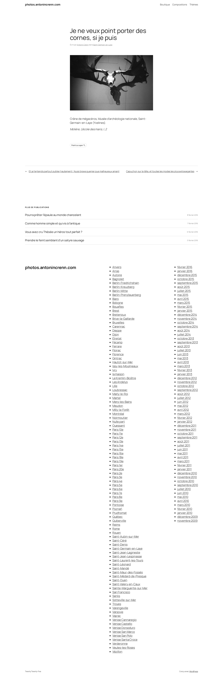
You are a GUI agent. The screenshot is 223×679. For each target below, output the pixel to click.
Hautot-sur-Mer (122, 362)
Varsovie (117, 612)
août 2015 (183, 287)
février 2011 (184, 465)
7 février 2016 (192, 223)
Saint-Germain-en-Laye (102, 44)
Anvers (116, 267)
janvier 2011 (184, 469)
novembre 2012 (187, 382)
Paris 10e (117, 430)
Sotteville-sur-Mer (124, 600)
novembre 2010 (187, 477)
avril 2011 (182, 457)
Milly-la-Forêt (120, 410)
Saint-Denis (120, 544)
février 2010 (184, 509)
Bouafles (118, 307)
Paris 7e (117, 493)
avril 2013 (183, 362)
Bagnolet (118, 279)
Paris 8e (117, 497)
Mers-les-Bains (122, 402)
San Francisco (121, 592)
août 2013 (183, 346)
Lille (114, 386)
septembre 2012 (187, 390)
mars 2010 (183, 505)
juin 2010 (182, 493)
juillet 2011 (183, 445)
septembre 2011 (187, 437)
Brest (115, 311)
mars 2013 (183, 366)
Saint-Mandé (120, 568)
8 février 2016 (192, 215)
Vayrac (116, 616)
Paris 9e (117, 501)
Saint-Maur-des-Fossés (127, 572)
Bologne (117, 303)
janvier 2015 (184, 311)
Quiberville (119, 521)
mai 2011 (182, 453)
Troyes (116, 604)
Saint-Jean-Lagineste (126, 552)
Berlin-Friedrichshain (125, 283)
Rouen (116, 533)
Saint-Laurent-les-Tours (127, 560)
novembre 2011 (186, 430)
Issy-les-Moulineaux (125, 366)
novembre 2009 (187, 521)
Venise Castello (122, 624)
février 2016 (184, 267)
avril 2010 (183, 501)
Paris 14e (117, 445)
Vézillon (117, 652)
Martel (116, 398)
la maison (118, 374)
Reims (116, 525)
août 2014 (183, 330)
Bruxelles (118, 322)
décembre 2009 (187, 517)
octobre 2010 (185, 481)
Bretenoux (119, 315)
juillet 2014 (184, 334)
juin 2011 (182, 449)
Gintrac (117, 358)
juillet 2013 (184, 350)
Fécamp (117, 342)
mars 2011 (183, 461)
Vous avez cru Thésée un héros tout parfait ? (53, 232)
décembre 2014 (187, 315)
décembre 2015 (187, 275)
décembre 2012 (187, 378)
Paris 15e (117, 449)
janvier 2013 (184, 374)
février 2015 (184, 307)
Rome (116, 529)
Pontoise (118, 505)
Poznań (117, 509)
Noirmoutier (120, 418)
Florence (118, 354)
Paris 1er (117, 465)
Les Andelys (120, 382)
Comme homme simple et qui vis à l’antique (52, 223)
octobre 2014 (185, 322)
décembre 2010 (187, 473)
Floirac (116, 350)
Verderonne (120, 644)
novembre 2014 (187, 319)
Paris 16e (118, 453)
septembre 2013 (187, 342)
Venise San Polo (122, 636)
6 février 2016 (192, 232)
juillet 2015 (184, 291)
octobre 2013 (185, 338)
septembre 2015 (187, 283)
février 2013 (184, 370)
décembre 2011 (186, 426)
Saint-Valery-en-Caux (126, 584)
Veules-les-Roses (123, 648)
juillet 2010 (184, 489)
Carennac (118, 326)
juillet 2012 (184, 398)
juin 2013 (182, 354)
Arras (115, 271)
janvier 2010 (184, 513)
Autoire (117, 275)
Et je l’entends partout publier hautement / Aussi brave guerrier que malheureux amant (74, 171)
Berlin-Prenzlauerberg (126, 295)
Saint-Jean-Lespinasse (127, 556)
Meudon (117, 406)
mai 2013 (182, 358)
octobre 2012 (185, 386)
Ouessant (118, 426)
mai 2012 (182, 406)
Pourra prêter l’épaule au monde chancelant (53, 215)
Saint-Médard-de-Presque (129, 576)
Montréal (118, 414)
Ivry (114, 370)
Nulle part (118, 422)
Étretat (117, 338)
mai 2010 (182, 497)
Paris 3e (117, 477)
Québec (117, 517)
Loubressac (119, 390)
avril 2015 (183, 299)
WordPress (193, 671)
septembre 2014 (187, 326)
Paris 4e (117, 481)
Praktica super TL (78, 145)
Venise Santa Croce (124, 640)
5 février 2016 (192, 240)
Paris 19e (118, 461)
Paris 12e (117, 437)
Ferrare (117, 346)
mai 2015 (182, 295)
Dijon (115, 334)
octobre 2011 (185, 434)
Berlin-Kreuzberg (123, 287)
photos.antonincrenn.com (42, 4)
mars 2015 (183, 303)
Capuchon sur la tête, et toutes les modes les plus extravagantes (160, 171)
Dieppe (117, 330)
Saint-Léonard (121, 564)
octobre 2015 (185, 279)
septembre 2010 (187, 485)
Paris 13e (117, 441)
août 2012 (183, 394)
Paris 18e (117, 457)
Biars (115, 299)
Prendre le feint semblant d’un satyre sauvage (54, 240)
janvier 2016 (184, 271)
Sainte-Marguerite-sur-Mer (130, 588)
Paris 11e (117, 434)
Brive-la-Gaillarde (123, 319)
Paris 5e (117, 485)
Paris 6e (117, 489)
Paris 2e (117, 473)
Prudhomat (119, 513)
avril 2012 (183, 410)
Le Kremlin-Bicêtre (124, 378)
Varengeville (120, 608)
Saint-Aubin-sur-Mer (125, 536)
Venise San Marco (123, 632)
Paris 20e (118, 469)
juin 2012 (182, 402)
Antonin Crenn (83, 44)
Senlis (116, 596)
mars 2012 (183, 414)
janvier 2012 (184, 422)
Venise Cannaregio (124, 620)
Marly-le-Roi (120, 394)
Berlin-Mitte (120, 291)
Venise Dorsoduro (123, 628)
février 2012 (184, 418)
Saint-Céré (119, 540)
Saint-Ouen (119, 580)
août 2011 (183, 441)
